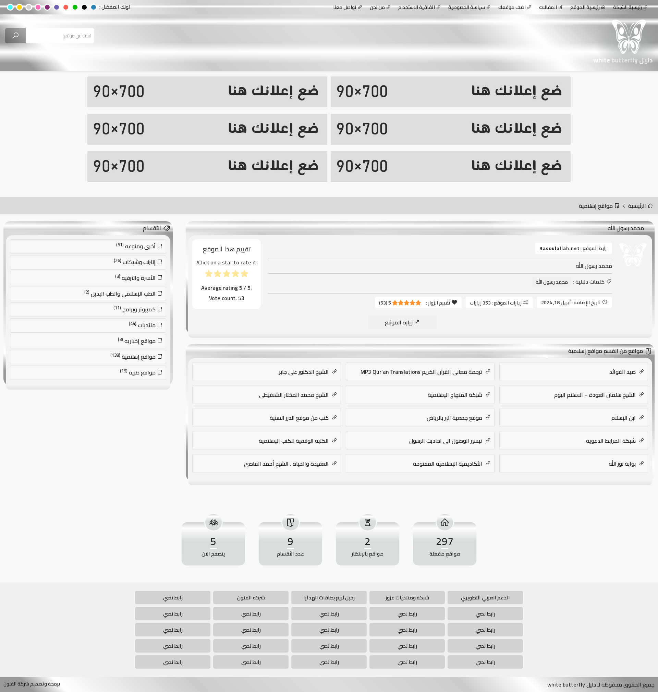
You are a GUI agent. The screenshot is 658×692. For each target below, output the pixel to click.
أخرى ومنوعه (136, 245)
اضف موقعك (512, 7)
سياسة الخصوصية (466, 7)
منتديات (143, 324)
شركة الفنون (251, 597)
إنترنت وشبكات (135, 261)
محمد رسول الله (552, 281)
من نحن (377, 7)
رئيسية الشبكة (627, 7)
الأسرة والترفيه (136, 277)
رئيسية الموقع (585, 7)
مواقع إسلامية (596, 206)
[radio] (244, 275)
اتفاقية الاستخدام (416, 7)
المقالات (548, 7)
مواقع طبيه (138, 372)
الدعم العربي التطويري (485, 597)
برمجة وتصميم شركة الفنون (31, 683)
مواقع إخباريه (137, 340)
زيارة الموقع (399, 322)
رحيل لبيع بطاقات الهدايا (329, 597)
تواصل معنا (344, 7)
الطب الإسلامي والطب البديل (120, 293)
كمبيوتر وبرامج (135, 308)
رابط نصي (173, 597)
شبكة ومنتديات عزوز (407, 597)
